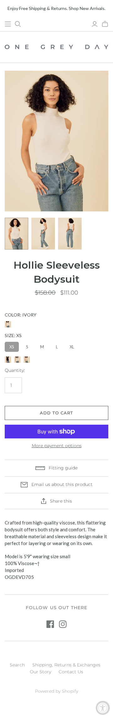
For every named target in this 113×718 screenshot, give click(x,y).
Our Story (40, 672)
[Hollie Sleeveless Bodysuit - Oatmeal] (27, 359)
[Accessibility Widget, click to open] (103, 708)
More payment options (57, 445)
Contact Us (71, 672)
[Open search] (18, 24)
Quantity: (15, 370)
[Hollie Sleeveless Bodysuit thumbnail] (16, 234)
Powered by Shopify (56, 691)
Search (17, 665)
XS (11, 346)
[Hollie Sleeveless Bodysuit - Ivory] (17, 359)
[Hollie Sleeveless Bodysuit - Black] (8, 359)
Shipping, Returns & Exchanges (66, 665)
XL (72, 346)
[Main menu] (8, 24)
